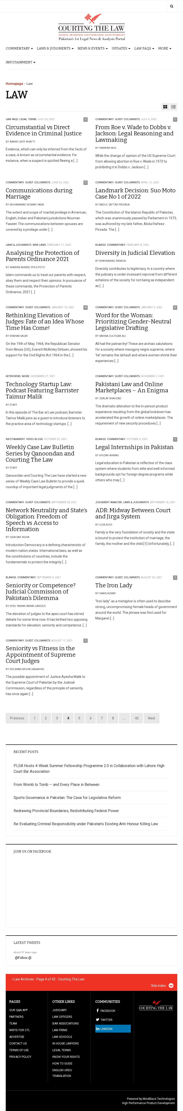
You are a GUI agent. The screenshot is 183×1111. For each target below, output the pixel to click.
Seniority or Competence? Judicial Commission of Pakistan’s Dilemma (41, 591)
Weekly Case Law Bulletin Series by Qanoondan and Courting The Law (40, 453)
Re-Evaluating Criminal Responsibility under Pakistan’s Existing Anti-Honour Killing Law (86, 824)
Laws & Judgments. (19, 244)
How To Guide (62, 1063)
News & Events (91, 48)
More (163, 48)
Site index (159, 986)
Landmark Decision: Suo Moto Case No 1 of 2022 (135, 193)
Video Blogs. (34, 439)
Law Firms (59, 1030)
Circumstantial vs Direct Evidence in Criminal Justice (44, 130)
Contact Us (18, 1043)
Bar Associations (65, 1023)
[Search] (171, 6)
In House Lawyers (65, 1043)
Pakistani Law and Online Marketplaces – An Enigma (131, 387)
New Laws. (39, 244)
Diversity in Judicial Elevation (135, 253)
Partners (16, 1017)
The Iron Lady (113, 585)
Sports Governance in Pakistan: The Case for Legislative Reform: (67, 797)
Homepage (14, 84)
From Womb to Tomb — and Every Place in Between (56, 784)
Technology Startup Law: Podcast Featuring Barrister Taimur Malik (42, 390)
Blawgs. (100, 244)
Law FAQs (142, 48)
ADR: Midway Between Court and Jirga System (133, 513)
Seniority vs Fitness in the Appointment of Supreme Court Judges (41, 654)
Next (151, 718)
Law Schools (62, 1037)
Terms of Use (19, 1050)
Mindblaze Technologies (159, 1099)
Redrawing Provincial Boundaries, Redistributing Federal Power (66, 811)
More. (26, 376)
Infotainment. (15, 439)
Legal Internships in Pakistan (134, 447)
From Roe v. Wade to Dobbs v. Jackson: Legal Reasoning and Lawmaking (134, 133)
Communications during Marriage (39, 193)
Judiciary (59, 1010)
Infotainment (19, 62)
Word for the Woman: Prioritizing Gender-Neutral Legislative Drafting (133, 321)
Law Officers (62, 1017)
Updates (119, 48)
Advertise (16, 1037)
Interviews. (13, 376)
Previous (17, 718)
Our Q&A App (18, 1010)
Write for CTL (19, 1030)
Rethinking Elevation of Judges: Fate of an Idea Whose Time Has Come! (45, 321)
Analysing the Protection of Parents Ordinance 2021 (42, 256)
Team (13, 1023)
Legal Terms (61, 1050)
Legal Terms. (28, 119)
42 (137, 718)
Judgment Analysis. (108, 502)
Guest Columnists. (127, 119)
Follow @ (24, 958)
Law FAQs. (12, 119)
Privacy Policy (20, 1057)
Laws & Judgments (54, 48)
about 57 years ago (25, 952)
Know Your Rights (66, 1057)
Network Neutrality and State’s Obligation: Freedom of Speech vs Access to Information (46, 519)
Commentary (18, 48)
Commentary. (104, 119)
